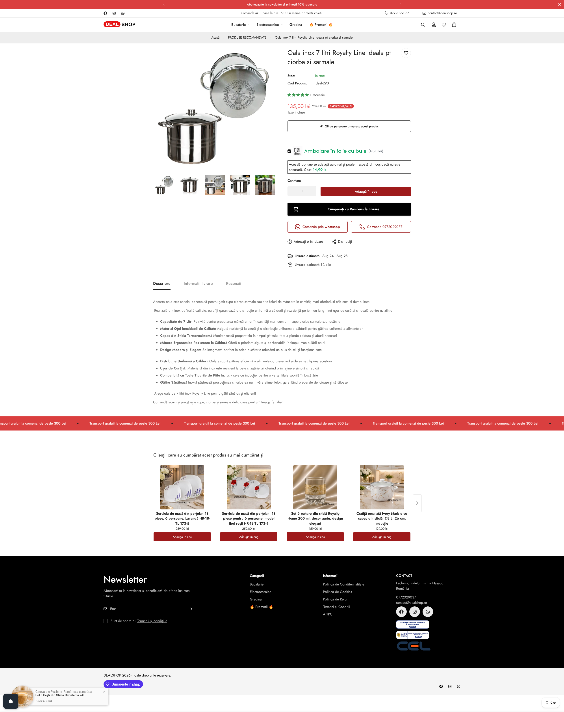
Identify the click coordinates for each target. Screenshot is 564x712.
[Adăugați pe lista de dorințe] (406, 53)
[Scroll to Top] (555, 688)
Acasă (215, 37)
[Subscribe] (187, 609)
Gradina (295, 24)
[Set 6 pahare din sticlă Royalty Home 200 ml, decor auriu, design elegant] (315, 487)
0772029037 (406, 597)
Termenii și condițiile (152, 620)
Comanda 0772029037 (384, 226)
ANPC (327, 614)
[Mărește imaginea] (267, 56)
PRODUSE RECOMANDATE (247, 37)
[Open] (10, 701)
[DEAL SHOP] (119, 24)
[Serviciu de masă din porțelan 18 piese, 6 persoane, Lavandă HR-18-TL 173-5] (182, 487)
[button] (454, 25)
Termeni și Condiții (336, 606)
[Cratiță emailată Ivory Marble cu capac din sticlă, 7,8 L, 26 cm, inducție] (381, 487)
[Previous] (164, 4)
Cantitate (294, 180)
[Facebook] (105, 13)
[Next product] (417, 503)
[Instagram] (114, 13)
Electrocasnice (267, 24)
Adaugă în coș (182, 537)
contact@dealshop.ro (411, 602)
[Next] (400, 4)
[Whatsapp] (123, 13)
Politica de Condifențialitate (343, 584)
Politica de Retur (335, 599)
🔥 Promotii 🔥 (321, 24)
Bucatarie (238, 24)
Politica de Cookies (337, 591)
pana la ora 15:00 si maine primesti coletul (292, 13)
